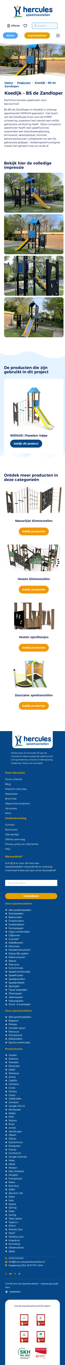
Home (9, 83)
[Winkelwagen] (21, 23)
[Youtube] (10, 1274)
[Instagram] (15, 1274)
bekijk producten (33, 531)
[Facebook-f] (6, 1274)
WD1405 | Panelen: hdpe (28, 435)
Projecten (24, 83)
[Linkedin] (19, 1274)
